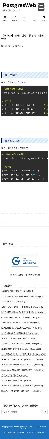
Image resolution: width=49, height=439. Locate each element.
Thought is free (39, 432)
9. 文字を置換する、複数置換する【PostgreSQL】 (20, 333)
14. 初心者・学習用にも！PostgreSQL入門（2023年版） (22, 359)
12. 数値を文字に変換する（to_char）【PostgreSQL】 (21, 349)
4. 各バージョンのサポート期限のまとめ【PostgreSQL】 (22, 307)
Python (20, 46)
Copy (44, 88)
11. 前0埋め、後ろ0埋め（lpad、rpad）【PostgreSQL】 (22, 343)
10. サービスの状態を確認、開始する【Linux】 (19, 338)
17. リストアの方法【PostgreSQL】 (14, 375)
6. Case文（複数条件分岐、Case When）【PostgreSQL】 (22, 317)
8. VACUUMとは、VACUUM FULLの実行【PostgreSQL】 (22, 328)
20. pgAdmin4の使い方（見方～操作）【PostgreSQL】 (21, 391)
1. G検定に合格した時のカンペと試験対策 (17, 291)
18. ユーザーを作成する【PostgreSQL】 (16, 380)
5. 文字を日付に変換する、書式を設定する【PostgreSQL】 (23, 312)
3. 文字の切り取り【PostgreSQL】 (14, 301)
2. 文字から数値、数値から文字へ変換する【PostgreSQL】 (23, 296)
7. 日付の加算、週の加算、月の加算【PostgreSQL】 (21, 322)
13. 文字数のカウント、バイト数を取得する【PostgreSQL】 (24, 354)
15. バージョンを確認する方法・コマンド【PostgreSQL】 (23, 364)
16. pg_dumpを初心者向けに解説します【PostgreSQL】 (22, 370)
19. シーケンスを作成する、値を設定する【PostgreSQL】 (23, 385)
